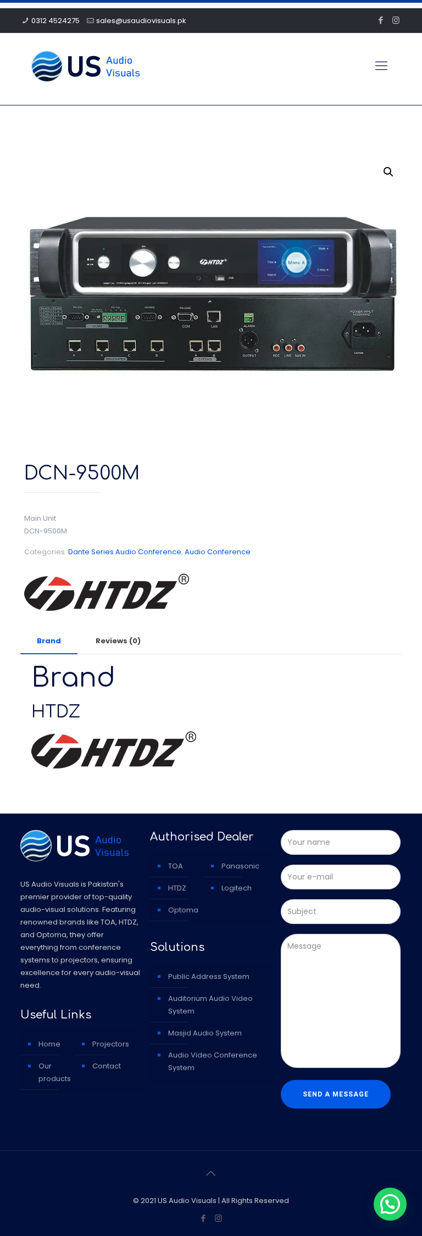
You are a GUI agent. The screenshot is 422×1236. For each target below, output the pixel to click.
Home (49, 1044)
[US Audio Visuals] (85, 66)
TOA (175, 866)
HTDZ (177, 888)
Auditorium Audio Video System (210, 1004)
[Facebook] (381, 20)
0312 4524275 (55, 20)
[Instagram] (396, 20)
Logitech (236, 888)
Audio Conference (218, 552)
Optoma (183, 910)
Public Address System (208, 976)
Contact (106, 1066)
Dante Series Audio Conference (124, 552)
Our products (54, 1072)
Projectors (110, 1044)
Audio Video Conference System (212, 1061)
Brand (49, 641)
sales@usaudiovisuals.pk (141, 20)
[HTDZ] (106, 594)
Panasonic (240, 866)
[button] (388, 172)
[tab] (48, 641)
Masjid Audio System (205, 1033)
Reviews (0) (118, 641)
